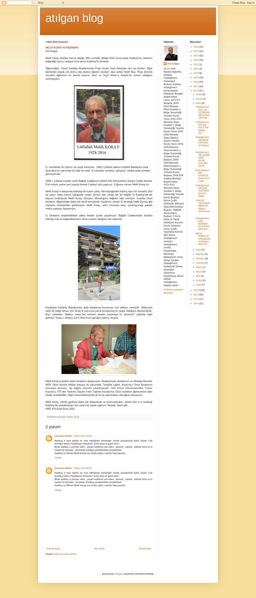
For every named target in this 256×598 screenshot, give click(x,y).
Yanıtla (58, 457)
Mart (198, 276)
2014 (196, 294)
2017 (196, 86)
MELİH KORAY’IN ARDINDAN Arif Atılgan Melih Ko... (202, 239)
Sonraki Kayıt (53, 548)
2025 (196, 51)
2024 (196, 55)
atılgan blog (74, 18)
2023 (196, 60)
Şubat (199, 280)
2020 (196, 73)
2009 (196, 303)
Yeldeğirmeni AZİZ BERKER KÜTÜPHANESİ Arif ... (202, 224)
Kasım (199, 99)
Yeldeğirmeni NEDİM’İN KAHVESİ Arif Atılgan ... (202, 142)
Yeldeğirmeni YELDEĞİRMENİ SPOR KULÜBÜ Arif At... (202, 159)
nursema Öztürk (63, 436)
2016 (196, 90)
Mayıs (199, 267)
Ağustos (200, 254)
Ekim (199, 103)
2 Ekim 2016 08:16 (82, 436)
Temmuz (200, 258)
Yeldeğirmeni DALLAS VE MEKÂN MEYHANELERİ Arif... (202, 112)
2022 (196, 64)
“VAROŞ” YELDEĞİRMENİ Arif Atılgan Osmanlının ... (202, 207)
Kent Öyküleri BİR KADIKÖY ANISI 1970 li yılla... (202, 176)
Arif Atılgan (173, 63)
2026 (196, 47)
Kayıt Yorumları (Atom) (65, 554)
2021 (196, 69)
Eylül (199, 250)
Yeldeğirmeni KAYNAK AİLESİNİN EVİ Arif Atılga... (202, 191)
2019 (196, 77)
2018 (196, 82)
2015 (196, 290)
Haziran (200, 263)
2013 (196, 299)
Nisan (199, 271)
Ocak (199, 284)
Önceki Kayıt (145, 548)
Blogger (119, 574)
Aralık (199, 94)
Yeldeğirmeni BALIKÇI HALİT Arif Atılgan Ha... (202, 127)
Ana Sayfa (99, 548)
